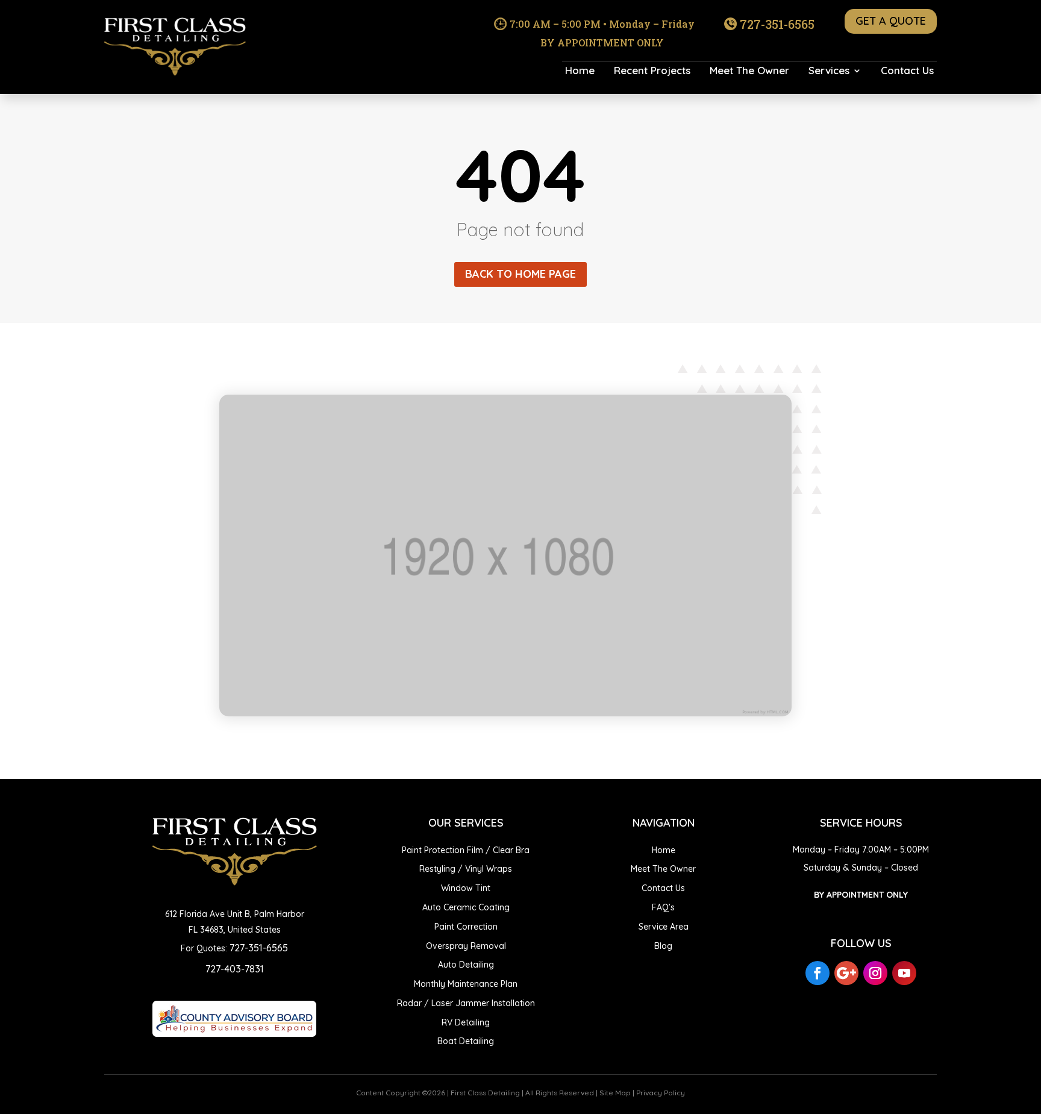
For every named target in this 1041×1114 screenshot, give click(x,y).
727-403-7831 (234, 969)
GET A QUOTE (890, 21)
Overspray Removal (466, 945)
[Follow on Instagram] (875, 973)
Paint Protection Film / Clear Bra (466, 850)
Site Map (615, 1092)
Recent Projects (652, 71)
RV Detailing (466, 1022)
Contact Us (907, 71)
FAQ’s (663, 907)
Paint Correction (466, 926)
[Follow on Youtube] (904, 973)
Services (828, 71)
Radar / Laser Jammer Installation (466, 1003)
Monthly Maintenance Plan (465, 983)
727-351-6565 (777, 24)
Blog (663, 945)
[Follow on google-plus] (846, 973)
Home (580, 71)
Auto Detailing (466, 964)
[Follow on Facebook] (817, 973)
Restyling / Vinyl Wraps (465, 868)
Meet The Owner (749, 71)
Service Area (664, 926)
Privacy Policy (660, 1092)
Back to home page (520, 274)
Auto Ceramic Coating (466, 907)
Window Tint (465, 888)
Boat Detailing (465, 1041)
